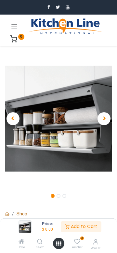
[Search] (40, 242)
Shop (22, 213)
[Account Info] (96, 242)
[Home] (21, 242)
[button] (13, 118)
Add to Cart (83, 226)
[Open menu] (58, 243)
